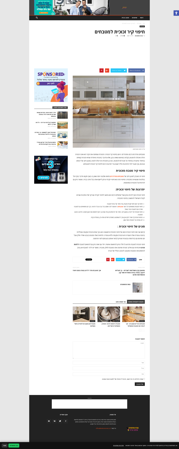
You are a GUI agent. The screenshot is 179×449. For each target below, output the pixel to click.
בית (144, 23)
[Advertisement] (89, 52)
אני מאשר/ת (14, 445)
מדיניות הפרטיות (118, 445)
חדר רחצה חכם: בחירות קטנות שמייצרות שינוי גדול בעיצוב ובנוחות (46, 114)
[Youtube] (49, 421)
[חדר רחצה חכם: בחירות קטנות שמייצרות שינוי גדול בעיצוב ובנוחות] (62, 115)
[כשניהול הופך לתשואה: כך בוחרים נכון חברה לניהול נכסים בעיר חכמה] (62, 135)
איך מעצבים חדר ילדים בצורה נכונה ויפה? (87, 270)
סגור (4, 445)
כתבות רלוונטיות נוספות (136, 302)
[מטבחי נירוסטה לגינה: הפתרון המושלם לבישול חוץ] (108, 314)
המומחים (142, 321)
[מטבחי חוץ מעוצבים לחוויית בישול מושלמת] (84, 314)
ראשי (141, 18)
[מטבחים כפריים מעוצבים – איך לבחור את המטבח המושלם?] (133, 314)
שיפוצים (134, 18)
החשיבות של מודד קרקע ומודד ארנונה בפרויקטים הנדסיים (46, 143)
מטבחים (142, 26)
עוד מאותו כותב (121, 302)
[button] (176, 13)
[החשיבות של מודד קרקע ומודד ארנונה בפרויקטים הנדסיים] (62, 144)
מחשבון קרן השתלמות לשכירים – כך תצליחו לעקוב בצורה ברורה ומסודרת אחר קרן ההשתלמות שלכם (130, 272)
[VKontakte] (54, 421)
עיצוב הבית (125, 18)
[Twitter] (60, 421)
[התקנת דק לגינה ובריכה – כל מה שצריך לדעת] (62, 125)
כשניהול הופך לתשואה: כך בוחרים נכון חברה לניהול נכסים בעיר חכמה (45, 134)
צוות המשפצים (139, 36)
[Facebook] (66, 421)
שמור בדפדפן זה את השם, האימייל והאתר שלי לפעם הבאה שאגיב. (122, 379)
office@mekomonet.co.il (103, 428)
